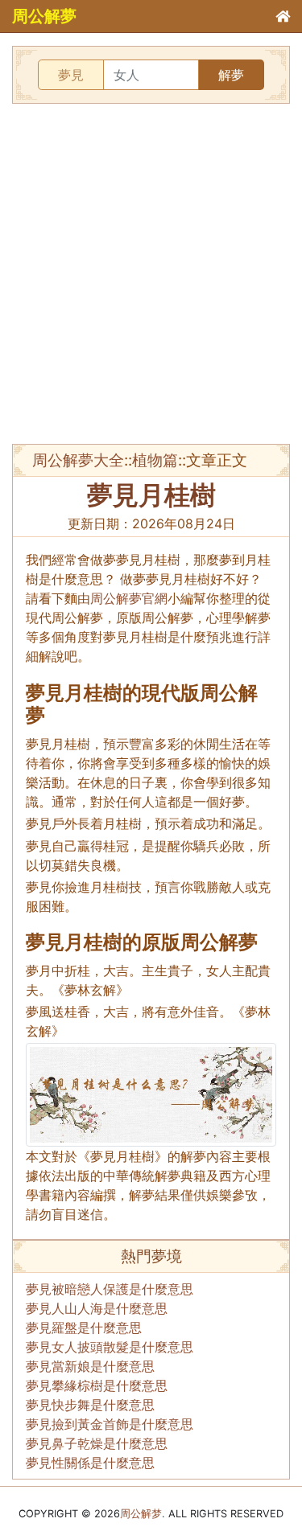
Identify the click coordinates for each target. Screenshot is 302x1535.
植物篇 (155, 460)
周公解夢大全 (78, 460)
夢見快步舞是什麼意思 (90, 1405)
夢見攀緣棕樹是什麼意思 (97, 1385)
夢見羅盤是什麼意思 (84, 1328)
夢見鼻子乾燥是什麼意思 (97, 1443)
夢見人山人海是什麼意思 (97, 1308)
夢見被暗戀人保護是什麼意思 (109, 1289)
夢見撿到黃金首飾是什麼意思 (109, 1424)
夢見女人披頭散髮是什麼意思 (109, 1347)
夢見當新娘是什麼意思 (90, 1366)
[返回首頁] (282, 16)
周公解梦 (141, 1514)
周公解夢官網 (129, 598)
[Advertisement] (151, 274)
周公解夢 (44, 16)
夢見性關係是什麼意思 (90, 1463)
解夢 (231, 75)
